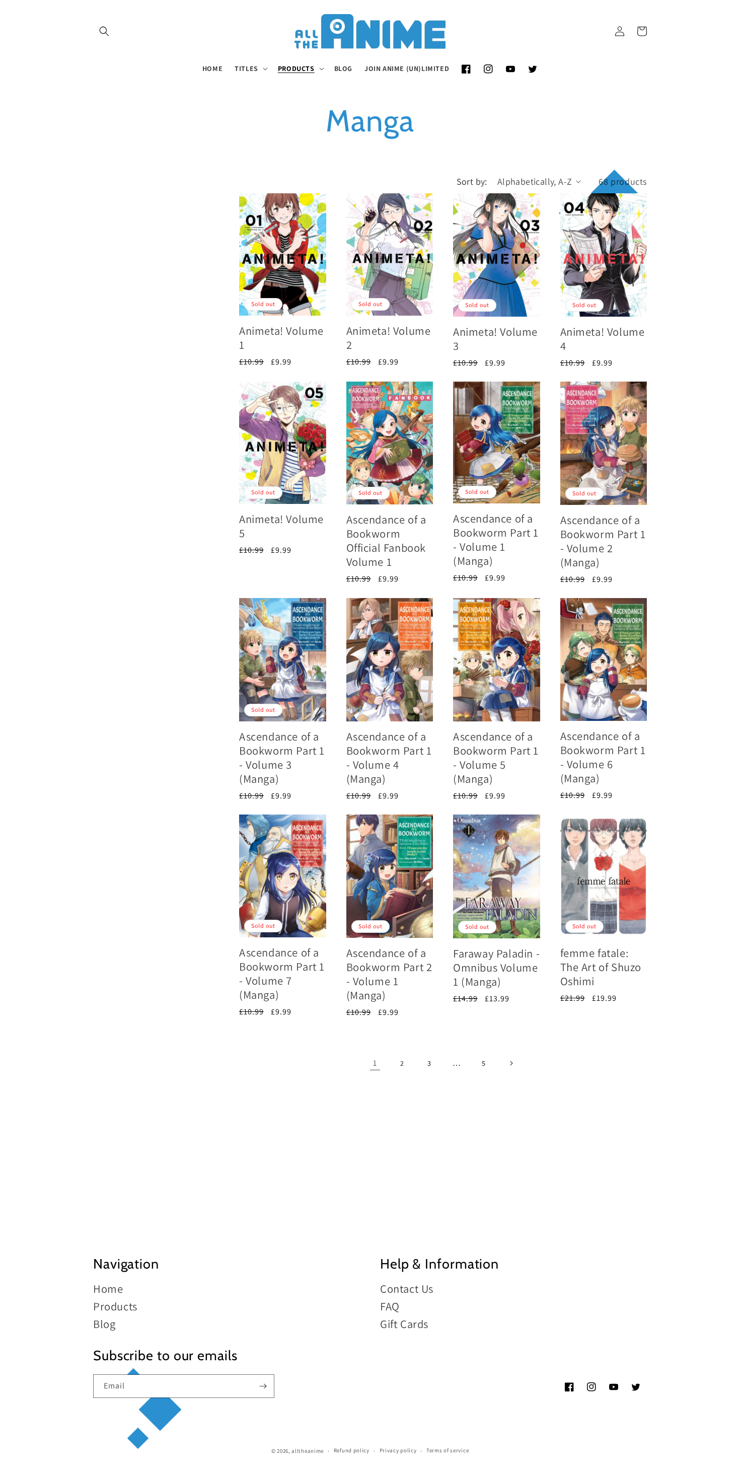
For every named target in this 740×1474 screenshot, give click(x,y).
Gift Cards (404, 1323)
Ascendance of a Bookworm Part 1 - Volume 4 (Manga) (389, 757)
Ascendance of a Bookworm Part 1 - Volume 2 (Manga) (603, 540)
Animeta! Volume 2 (388, 337)
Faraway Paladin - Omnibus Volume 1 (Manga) (496, 967)
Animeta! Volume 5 (281, 525)
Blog (104, 1323)
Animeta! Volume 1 (281, 337)
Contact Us (406, 1289)
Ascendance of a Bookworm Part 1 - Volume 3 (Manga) (282, 757)
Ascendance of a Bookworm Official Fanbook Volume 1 (386, 540)
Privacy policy (398, 1450)
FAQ (390, 1306)
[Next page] (511, 1063)
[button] (104, 31)
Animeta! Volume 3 (495, 338)
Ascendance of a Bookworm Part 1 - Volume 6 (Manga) (603, 756)
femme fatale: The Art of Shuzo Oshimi (601, 966)
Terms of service (447, 1450)
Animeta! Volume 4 (602, 338)
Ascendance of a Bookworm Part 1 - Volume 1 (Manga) (496, 539)
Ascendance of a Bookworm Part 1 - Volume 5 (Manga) (496, 757)
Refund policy (351, 1450)
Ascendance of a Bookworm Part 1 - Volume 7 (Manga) (282, 973)
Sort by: (472, 181)
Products (115, 1306)
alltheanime (307, 1450)
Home (108, 1289)
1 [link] (375, 1063)
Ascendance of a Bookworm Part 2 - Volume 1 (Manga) (389, 973)
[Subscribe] (263, 1386)
